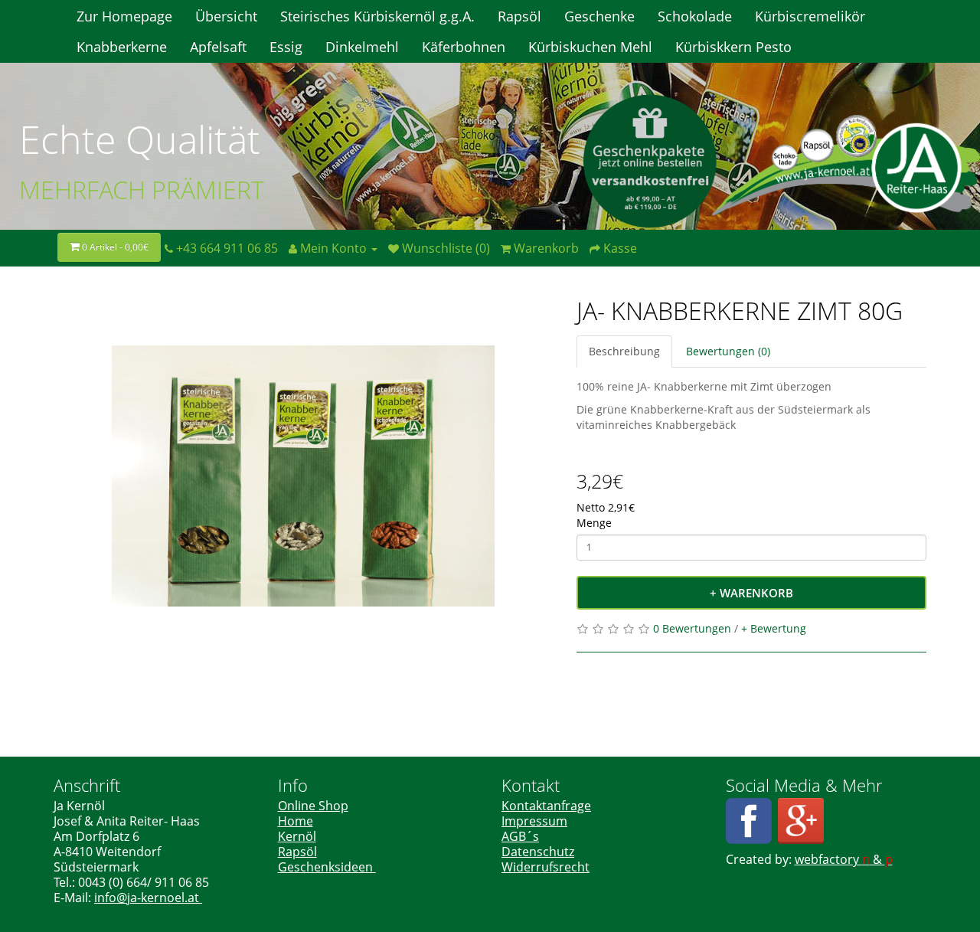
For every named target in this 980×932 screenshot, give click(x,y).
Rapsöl (519, 16)
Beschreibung (624, 351)
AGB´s (520, 836)
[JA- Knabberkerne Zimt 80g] (304, 476)
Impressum (534, 821)
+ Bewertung (773, 628)
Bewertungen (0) (728, 351)
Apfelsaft (218, 47)
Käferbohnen (463, 47)
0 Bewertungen (692, 628)
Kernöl (297, 836)
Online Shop (313, 805)
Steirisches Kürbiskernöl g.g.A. (377, 16)
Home (295, 821)
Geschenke (599, 16)
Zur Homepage (124, 16)
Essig (286, 47)
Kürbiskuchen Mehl (590, 47)
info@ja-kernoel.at (148, 897)
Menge (594, 522)
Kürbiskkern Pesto (733, 47)
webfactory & (844, 859)
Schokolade (695, 16)
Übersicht (226, 16)
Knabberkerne (122, 47)
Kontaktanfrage (546, 805)
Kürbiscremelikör (810, 16)
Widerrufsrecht (545, 866)
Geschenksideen (327, 866)
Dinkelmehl (362, 47)
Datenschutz (537, 851)
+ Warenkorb (751, 592)
